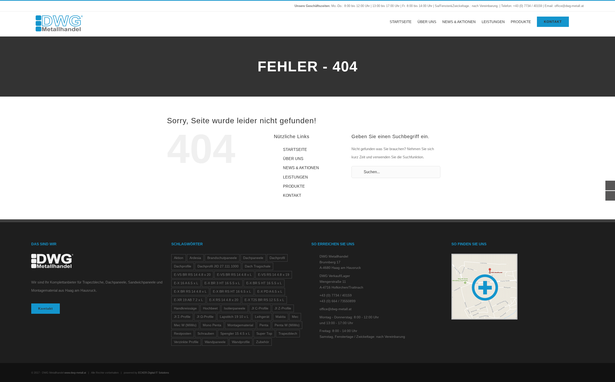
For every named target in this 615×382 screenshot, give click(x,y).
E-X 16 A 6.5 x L (186, 283)
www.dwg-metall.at (75, 372)
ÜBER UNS (293, 159)
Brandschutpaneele (222, 258)
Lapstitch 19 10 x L (234, 317)
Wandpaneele (215, 342)
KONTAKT (292, 195)
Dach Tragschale (258, 266)
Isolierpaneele (234, 308)
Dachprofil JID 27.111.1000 (218, 266)
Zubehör (262, 342)
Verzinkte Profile (186, 342)
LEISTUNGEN (295, 177)
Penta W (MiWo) (287, 325)
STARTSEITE (295, 150)
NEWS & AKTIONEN (301, 168)
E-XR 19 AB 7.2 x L (188, 300)
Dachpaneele (253, 258)
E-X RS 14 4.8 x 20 (223, 300)
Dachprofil (277, 258)
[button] (576, 22)
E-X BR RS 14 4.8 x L (190, 291)
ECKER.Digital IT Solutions (153, 372)
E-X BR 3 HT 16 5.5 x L (222, 283)
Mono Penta (212, 325)
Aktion (178, 258)
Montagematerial (240, 325)
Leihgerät (262, 317)
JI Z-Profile (283, 308)
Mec (295, 317)
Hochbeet (210, 308)
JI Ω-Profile (205, 317)
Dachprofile (182, 266)
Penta (263, 325)
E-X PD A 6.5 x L (269, 291)
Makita (281, 317)
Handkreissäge (185, 308)
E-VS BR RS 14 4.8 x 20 (192, 275)
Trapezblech (287, 333)
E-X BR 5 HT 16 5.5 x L (264, 283)
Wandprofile (241, 342)
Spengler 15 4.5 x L (235, 333)
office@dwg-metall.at (335, 309)
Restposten (182, 333)
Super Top (264, 333)
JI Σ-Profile (182, 317)
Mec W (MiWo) (185, 325)
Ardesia (195, 258)
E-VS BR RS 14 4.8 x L (234, 275)
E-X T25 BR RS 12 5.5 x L (264, 300)
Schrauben (205, 333)
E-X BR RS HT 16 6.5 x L (232, 291)
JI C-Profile (260, 308)
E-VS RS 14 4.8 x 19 (273, 275)
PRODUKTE (294, 186)
